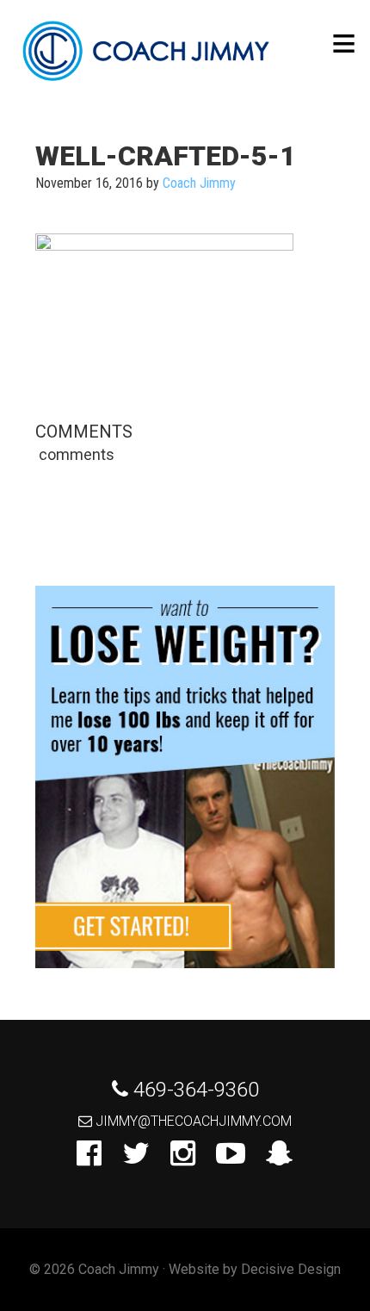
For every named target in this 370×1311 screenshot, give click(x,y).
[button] (344, 43)
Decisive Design (291, 1269)
